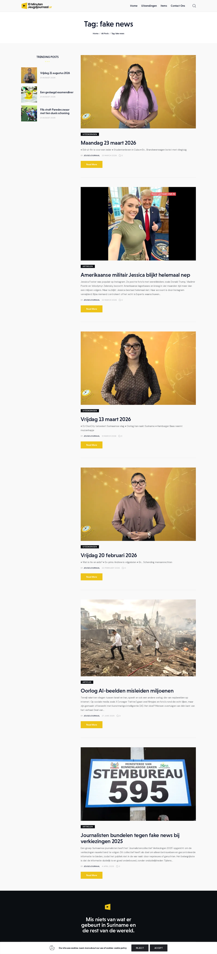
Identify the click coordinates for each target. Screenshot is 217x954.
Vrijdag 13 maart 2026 (106, 419)
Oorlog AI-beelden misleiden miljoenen (127, 690)
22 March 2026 (109, 300)
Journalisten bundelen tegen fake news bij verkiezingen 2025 (130, 838)
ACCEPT (158, 948)
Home (95, 33)
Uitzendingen (90, 134)
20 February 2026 (111, 568)
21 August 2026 (47, 77)
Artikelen (88, 266)
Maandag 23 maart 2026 (108, 143)
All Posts (105, 33)
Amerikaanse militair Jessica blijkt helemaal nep (135, 275)
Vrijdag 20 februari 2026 (109, 555)
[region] (108, 948)
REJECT (140, 948)
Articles (87, 682)
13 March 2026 (109, 436)
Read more (91, 164)
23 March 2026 (109, 155)
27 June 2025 (108, 716)
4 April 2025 (108, 866)
